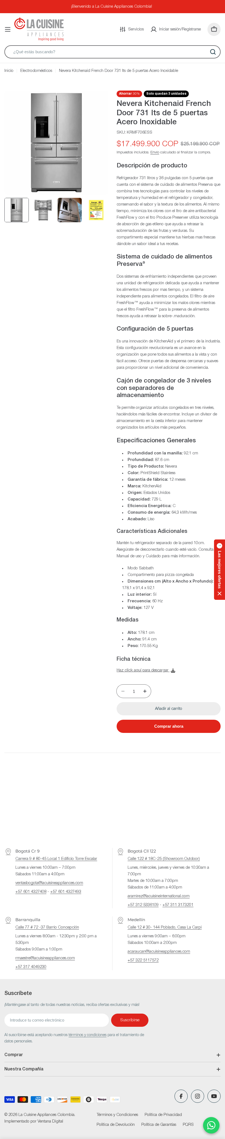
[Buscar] (213, 52)
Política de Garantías (158, 1125)
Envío (154, 152)
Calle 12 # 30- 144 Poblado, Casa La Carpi (165, 927)
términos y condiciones (87, 1035)
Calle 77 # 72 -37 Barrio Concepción (47, 927)
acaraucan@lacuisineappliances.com (159, 952)
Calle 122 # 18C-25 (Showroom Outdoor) (164, 859)
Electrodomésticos (36, 71)
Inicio (8, 71)
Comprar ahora (168, 726)
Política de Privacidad (163, 1115)
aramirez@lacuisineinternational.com (159, 896)
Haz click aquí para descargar (143, 670)
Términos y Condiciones (117, 1115)
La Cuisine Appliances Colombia (46, 1115)
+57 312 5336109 (143, 905)
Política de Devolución (116, 1125)
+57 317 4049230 (30, 967)
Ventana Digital (50, 1121)
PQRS (188, 1125)
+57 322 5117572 (143, 960)
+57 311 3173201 (177, 905)
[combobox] (112, 51)
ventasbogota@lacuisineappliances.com (49, 883)
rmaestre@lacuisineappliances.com (45, 958)
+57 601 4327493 (65, 892)
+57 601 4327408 (30, 892)
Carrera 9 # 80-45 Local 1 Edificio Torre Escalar (56, 859)
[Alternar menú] (7, 29)
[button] (219, 569)
